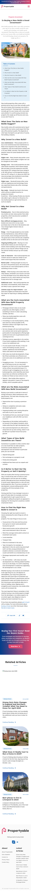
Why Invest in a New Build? (11, 72)
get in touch (25, 602)
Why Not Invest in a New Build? (12, 75)
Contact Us (5, 857)
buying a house (6, 606)
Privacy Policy (5, 859)
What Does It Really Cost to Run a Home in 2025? (22, 866)
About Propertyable (7, 852)
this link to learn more (7, 608)
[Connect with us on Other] (19, 615)
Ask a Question (6, 854)
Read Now (14, 646)
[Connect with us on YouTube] (23, 615)
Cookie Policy (5, 862)
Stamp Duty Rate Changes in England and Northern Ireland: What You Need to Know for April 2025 (22, 858)
